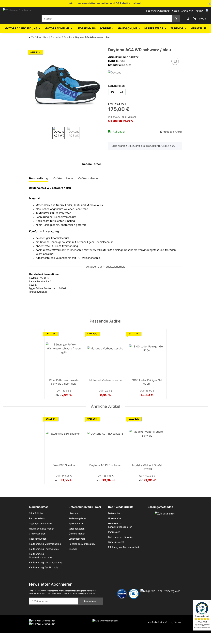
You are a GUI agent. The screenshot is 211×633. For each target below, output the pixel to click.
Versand (132, 117)
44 (121, 92)
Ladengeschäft (77, 538)
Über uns (73, 513)
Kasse (175, 10)
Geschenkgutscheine (157, 10)
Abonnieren (90, 601)
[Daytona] (114, 72)
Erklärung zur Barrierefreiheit (123, 547)
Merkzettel (187, 10)
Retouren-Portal (37, 518)
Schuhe (126, 65)
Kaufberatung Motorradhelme (45, 544)
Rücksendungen (37, 538)
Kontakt (200, 10)
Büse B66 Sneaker (64, 465)
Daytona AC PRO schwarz (105, 465)
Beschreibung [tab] (38, 178)
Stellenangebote (77, 518)
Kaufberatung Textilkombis (43, 567)
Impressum (114, 532)
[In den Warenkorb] (31, 46)
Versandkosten (77, 528)
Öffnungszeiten (77, 533)
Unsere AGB (114, 518)
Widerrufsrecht (116, 542)
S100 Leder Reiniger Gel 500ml (147, 381)
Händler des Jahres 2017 (82, 544)
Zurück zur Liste (39, 37)
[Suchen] (176, 18)
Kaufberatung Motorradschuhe (45, 562)
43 (112, 92)
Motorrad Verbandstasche (105, 380)
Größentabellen (37, 533)
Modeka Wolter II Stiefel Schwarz (147, 467)
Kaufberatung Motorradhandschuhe (40, 556)
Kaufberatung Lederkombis (44, 549)
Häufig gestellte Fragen (41, 528)
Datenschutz (115, 513)
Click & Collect (37, 513)
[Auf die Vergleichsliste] (175, 61)
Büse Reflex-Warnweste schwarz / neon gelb (63, 381)
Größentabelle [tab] (63, 178)
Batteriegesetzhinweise (120, 537)
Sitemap (73, 549)
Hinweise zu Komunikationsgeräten (120, 525)
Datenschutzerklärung (72, 591)
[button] (207, 10)
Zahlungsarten (76, 523)
